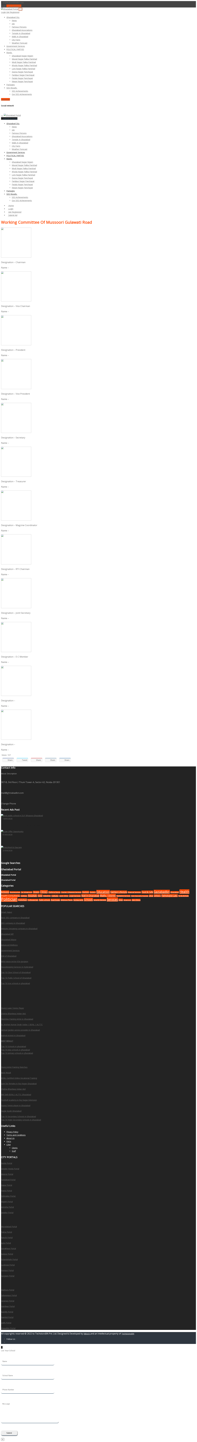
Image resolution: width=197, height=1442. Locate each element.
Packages (10, 84)
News (14, 20)
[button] (20, 17)
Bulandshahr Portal (9, 1259)
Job (13, 23)
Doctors (85, 892)
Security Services (99, 900)
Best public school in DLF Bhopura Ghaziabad (21, 825)
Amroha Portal (7, 1207)
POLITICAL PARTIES (15, 49)
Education (103, 892)
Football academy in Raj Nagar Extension (19, 1100)
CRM (8, 1144)
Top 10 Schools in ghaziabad (13, 1046)
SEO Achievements (20, 91)
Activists (5, 892)
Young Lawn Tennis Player (12, 1008)
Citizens (36, 892)
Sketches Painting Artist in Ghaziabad (17, 1019)
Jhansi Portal (6, 1190)
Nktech (87, 1333)
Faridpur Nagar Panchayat (23, 75)
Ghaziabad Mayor (8, 939)
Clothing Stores (54, 892)
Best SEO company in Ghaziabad (15, 917)
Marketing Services (123, 896)
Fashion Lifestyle (118, 892)
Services (112, 899)
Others (157, 895)
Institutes (55, 896)
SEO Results (11, 88)
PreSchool (22, 899)
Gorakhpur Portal (8, 1248)
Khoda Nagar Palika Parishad (24, 65)
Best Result (6, 1072)
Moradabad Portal (9, 1226)
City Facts (16, 39)
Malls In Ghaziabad (20, 36)
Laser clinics (63, 896)
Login (3, 6)
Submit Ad (5, 99)
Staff (14, 1151)
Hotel (40, 895)
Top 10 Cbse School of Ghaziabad (16, 972)
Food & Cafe (147, 892)
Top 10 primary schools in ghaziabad (17, 1053)
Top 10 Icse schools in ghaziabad (15, 983)
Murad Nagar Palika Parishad (24, 59)
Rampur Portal (7, 1270)
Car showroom (26, 892)
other (151, 896)
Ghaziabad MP (7, 934)
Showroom (127, 900)
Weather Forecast (19, 43)
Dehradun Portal (8, 1196)
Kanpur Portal (7, 1254)
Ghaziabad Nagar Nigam (22, 56)
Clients (15, 1148)
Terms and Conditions (16, 1135)
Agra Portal (6, 1243)
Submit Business (10, 118)
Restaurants (78, 900)
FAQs (8, 1141)
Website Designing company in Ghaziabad (19, 928)
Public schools (44, 900)
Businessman (15, 892)
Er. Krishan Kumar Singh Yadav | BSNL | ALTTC (22, 1024)
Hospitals (32, 895)
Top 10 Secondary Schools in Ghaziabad (18, 1116)
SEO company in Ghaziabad (13, 923)
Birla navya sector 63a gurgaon (14, 961)
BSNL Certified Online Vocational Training (19, 1078)
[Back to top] (2, 1347)
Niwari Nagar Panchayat (22, 81)
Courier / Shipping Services (71, 892)
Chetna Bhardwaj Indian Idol (13, 1013)
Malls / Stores (108, 895)
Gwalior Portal (7, 1212)
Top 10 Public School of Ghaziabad (16, 978)
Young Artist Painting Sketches (14, 1067)
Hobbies (24, 896)
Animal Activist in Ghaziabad (13, 1035)
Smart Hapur (6, 912)
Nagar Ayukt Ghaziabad (11, 1111)
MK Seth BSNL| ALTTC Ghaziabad (16, 1094)
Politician (9, 899)
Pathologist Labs (169, 895)
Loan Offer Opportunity (11, 841)
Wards (9, 52)
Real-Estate (55, 900)
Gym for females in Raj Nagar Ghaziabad (19, 1083)
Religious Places (67, 900)
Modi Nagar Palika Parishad (24, 62)
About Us (10, 1138)
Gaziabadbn (162, 892)
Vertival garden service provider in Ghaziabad (20, 1030)
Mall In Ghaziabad (90, 895)
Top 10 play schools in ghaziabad (15, 1049)
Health (184, 891)
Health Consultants (10, 895)
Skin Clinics (136, 900)
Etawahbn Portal (8, 1328)
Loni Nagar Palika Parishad (23, 68)
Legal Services (75, 896)
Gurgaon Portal (7, 1276)
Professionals (32, 900)
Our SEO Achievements (22, 94)
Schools (88, 899)
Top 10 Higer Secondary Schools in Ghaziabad (21, 1120)
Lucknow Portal (8, 1265)
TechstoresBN (128, 1333)
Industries (47, 896)
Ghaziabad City (13, 17)
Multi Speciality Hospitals (139, 896)
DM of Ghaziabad (8, 956)
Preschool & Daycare (10, 857)
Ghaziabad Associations (22, 30)
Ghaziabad (174, 892)
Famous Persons (19, 27)
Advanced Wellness (9, 945)
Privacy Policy (12, 1132)
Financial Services (134, 892)
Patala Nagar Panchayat (22, 78)
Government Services (15, 46)
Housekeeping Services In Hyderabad (17, 967)
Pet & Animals (183, 896)
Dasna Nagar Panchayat (22, 72)
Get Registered (14, 6)
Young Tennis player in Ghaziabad (15, 1105)
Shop (120, 900)
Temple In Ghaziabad (21, 33)
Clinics (44, 892)
